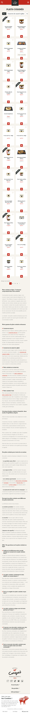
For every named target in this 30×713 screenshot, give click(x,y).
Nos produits (15, 688)
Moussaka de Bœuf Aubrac (21, 158)
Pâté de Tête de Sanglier (8, 92)
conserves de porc (12, 332)
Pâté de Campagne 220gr (8, 71)
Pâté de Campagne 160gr (8, 49)
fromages (6, 482)
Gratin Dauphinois (8, 113)
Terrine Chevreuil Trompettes (22, 223)
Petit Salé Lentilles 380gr (21, 180)
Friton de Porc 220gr (21, 135)
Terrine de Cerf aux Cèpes (21, 114)
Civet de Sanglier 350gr (8, 267)
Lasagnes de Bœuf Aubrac (21, 49)
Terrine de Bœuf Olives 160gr (8, 245)
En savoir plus (15, 685)
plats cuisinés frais (6, 395)
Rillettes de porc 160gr (21, 201)
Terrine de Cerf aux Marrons (8, 180)
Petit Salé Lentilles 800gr (8, 223)
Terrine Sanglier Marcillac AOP (8, 201)
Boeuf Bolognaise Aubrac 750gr (22, 71)
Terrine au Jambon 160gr (21, 267)
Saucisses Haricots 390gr (21, 92)
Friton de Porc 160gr (8, 135)
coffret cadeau (12, 484)
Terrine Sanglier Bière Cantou (8, 27)
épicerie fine (20, 482)
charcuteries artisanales (21, 480)
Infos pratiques (15, 692)
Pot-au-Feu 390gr (21, 244)
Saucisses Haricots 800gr (8, 158)
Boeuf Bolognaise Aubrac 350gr (22, 27)
